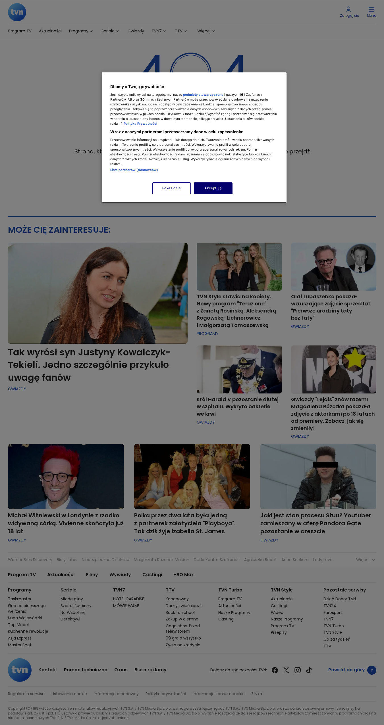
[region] (194, 137)
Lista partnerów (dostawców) (134, 170)
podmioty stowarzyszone (203, 95)
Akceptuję (213, 188)
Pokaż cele (171, 188)
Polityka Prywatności (140, 124)
